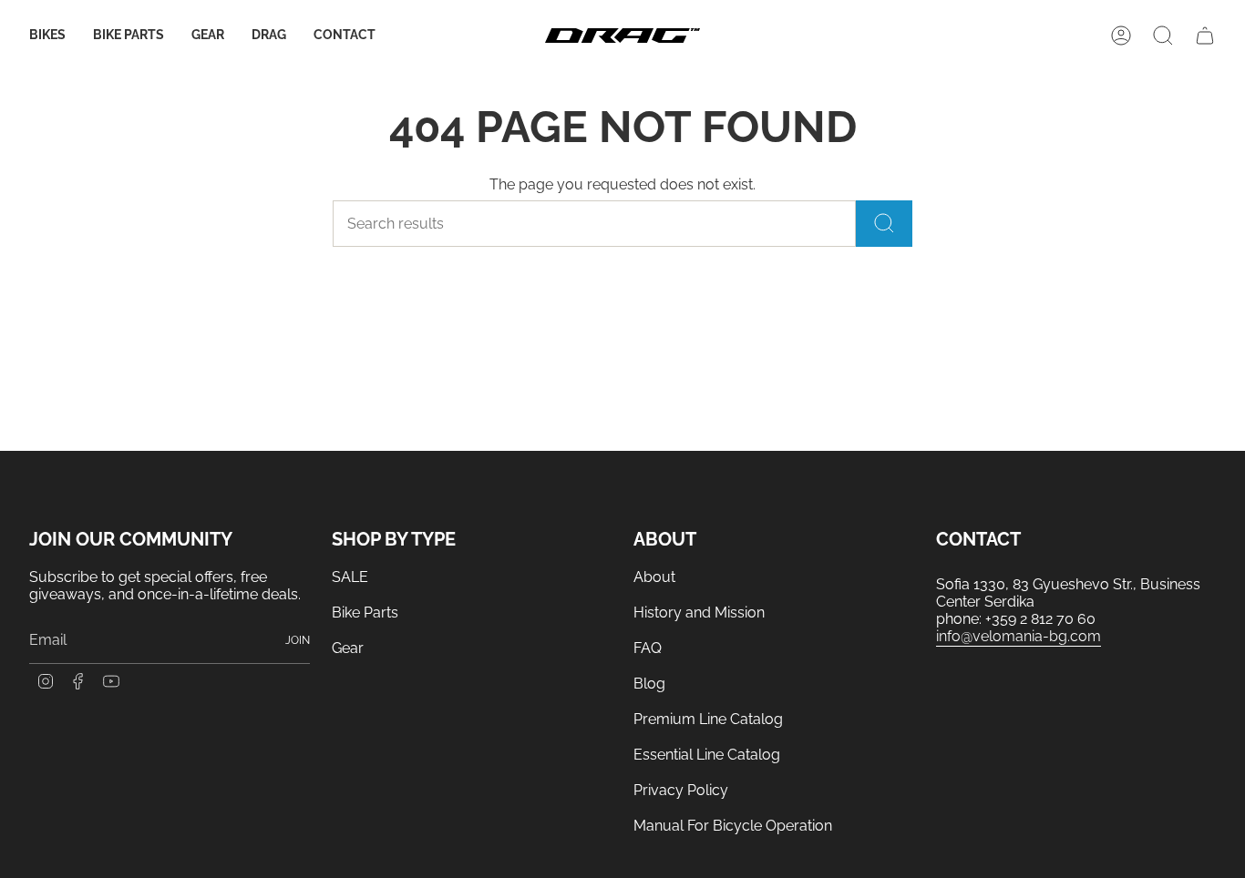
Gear (348, 648)
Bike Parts (365, 612)
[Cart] (1205, 35)
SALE (350, 577)
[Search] (884, 223)
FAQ (647, 648)
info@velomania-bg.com (1018, 636)
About (654, 577)
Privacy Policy (680, 790)
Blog (649, 683)
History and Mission (699, 612)
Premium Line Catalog (708, 719)
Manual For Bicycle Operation (732, 825)
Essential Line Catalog (706, 754)
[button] (47, 36)
